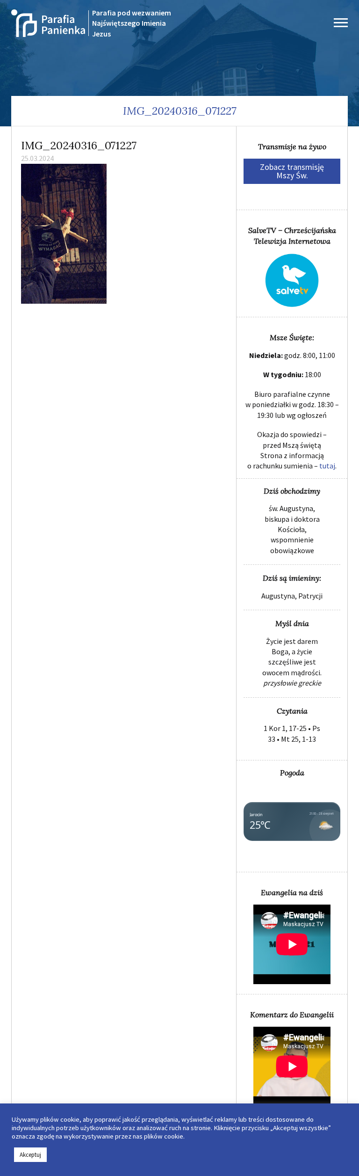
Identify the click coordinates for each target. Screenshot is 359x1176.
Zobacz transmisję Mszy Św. (292, 171)
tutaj (327, 465)
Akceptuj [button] (30, 1155)
